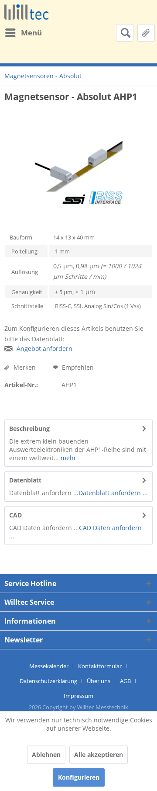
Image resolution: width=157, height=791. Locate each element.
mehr (67, 458)
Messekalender (48, 666)
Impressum (78, 696)
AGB (125, 681)
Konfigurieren (78, 777)
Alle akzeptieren (98, 754)
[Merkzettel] (146, 33)
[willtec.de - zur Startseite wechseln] (26, 12)
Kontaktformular (100, 666)
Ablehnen (46, 754)
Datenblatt (25, 480)
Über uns (98, 681)
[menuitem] (23, 33)
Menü (31, 33)
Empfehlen (77, 367)
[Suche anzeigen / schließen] (124, 33)
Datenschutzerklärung (48, 681)
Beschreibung (29, 428)
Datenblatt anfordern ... (113, 493)
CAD (15, 515)
